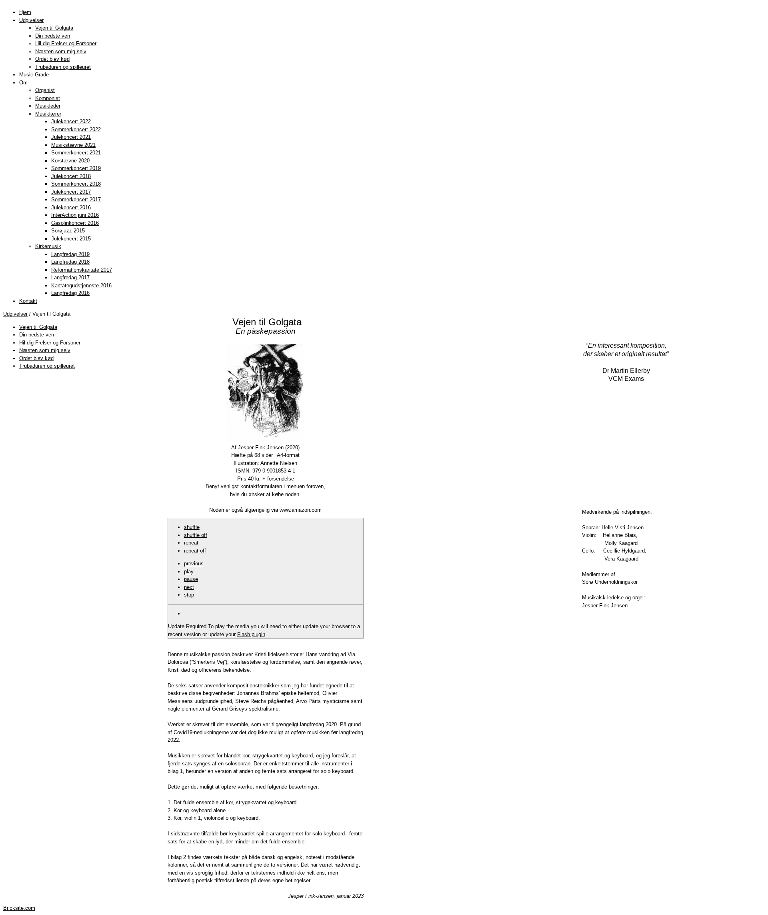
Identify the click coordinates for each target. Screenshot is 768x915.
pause (191, 579)
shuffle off (195, 535)
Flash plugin (251, 634)
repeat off (195, 551)
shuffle (192, 527)
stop (189, 595)
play (189, 572)
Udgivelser (15, 314)
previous (194, 564)
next (189, 587)
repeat (191, 543)
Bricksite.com (19, 908)
